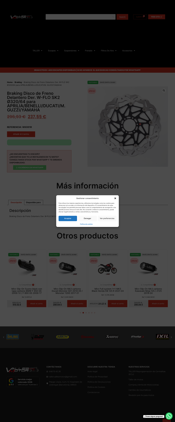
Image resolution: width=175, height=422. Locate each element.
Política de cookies (86, 224)
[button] (115, 198)
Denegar (87, 218)
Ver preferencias (107, 218)
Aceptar (67, 218)
